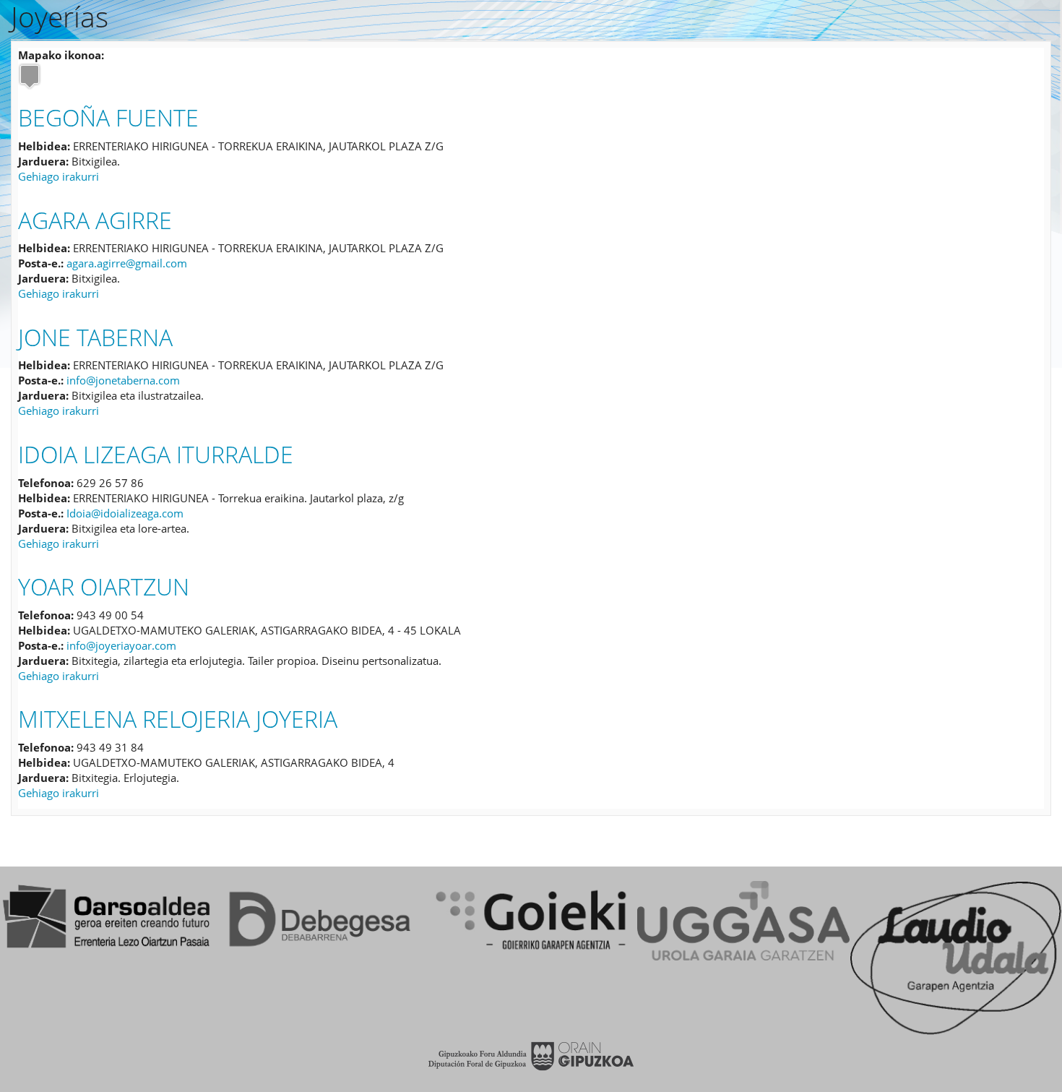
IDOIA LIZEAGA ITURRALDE (155, 454)
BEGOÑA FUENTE (108, 117)
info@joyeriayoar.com (121, 645)
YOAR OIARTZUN (103, 586)
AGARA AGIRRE (95, 220)
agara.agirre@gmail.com (126, 263)
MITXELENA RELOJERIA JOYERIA (177, 718)
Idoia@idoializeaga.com (125, 513)
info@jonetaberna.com (123, 380)
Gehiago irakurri (58, 176)
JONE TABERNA (95, 337)
